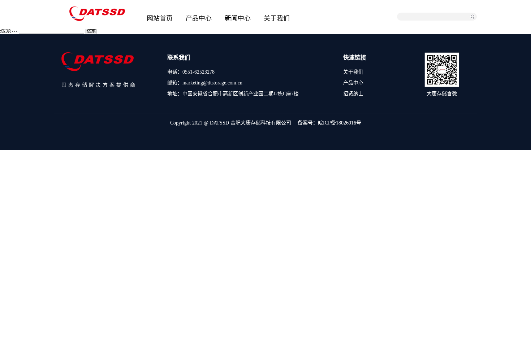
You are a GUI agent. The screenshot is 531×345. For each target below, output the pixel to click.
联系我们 (178, 57)
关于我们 (277, 18)
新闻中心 (238, 18)
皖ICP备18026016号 (339, 123)
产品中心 (199, 18)
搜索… (8, 30)
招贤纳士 (353, 93)
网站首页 (160, 18)
